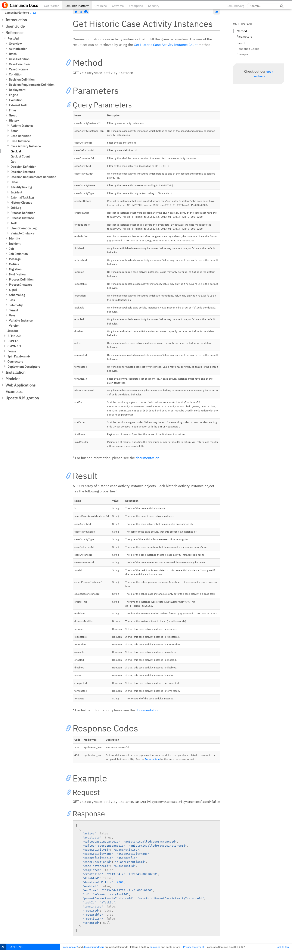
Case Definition (19, 59)
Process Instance (22, 218)
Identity (14, 238)
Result (241, 43)
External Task (18, 105)
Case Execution (19, 64)
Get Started (51, 6)
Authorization (18, 49)
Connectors (15, 361)
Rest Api (13, 38)
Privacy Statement (193, 947)
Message (15, 259)
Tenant (13, 310)
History (14, 120)
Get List (16, 151)
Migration (15, 269)
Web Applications (21, 385)
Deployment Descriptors (23, 367)
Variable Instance (22, 233)
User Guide (15, 26)
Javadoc (12, 331)
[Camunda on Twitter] (76, 12)
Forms (11, 351)
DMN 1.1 (13, 341)
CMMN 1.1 (14, 346)
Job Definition (18, 254)
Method (242, 31)
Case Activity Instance (26, 146)
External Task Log (22, 197)
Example (242, 54)
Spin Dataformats (19, 356)
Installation (15, 372)
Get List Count (20, 156)
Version (14, 325)
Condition (15, 74)
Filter (12, 110)
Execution (15, 100)
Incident (16, 192)
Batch (13, 54)
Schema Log (17, 295)
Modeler (13, 378)
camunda (155, 947)
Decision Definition (22, 79)
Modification (17, 274)
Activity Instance (22, 126)
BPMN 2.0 (14, 336)
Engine (13, 95)
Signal (13, 290)
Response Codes (248, 49)
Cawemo (118, 6)
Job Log (16, 208)
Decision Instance (23, 172)
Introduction (16, 19)
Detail (15, 182)
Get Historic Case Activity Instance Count (166, 45)
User (12, 315)
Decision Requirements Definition (32, 85)
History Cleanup (21, 202)
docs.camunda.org (93, 947)
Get (13, 161)
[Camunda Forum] (86, 12)
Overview (15, 44)
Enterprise (136, 6)
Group (13, 115)
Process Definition (23, 213)
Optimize (100, 6)
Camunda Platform (77, 6)
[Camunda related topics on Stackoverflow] (81, 12)
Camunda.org (235, 6)
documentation (147, 458)
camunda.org (70, 947)
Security (153, 6)
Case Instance (18, 69)
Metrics (14, 264)
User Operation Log (23, 228)
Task (14, 223)
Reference (15, 32)
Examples (14, 391)
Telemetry (16, 305)
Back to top (282, 947)
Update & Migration (22, 397)
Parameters (244, 36)
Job (11, 249)
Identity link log (21, 187)
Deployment (17, 90)
